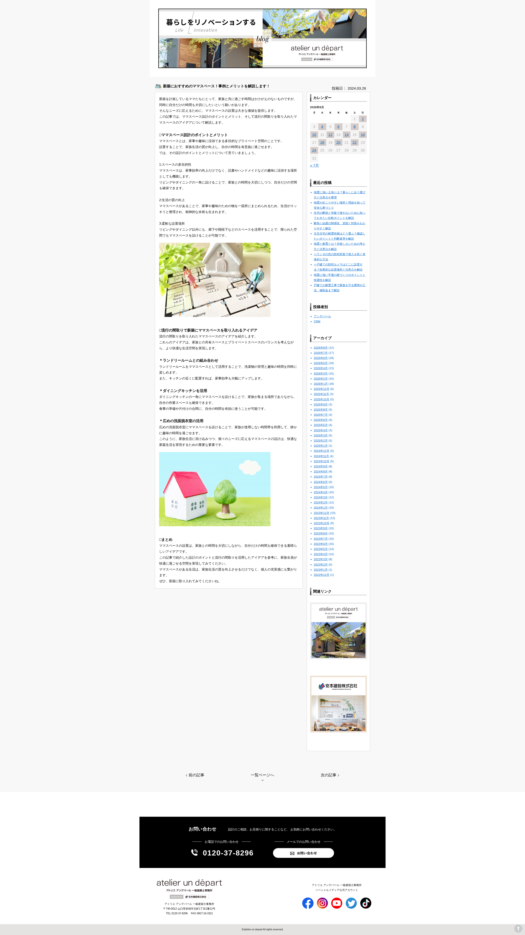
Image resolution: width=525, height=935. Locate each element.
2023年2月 (321, 564)
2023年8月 (321, 533)
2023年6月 (321, 544)
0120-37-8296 (228, 853)
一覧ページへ (262, 775)
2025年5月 (321, 425)
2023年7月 (321, 538)
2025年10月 (321, 399)
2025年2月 (321, 440)
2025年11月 (321, 394)
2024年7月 (321, 476)
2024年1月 (321, 507)
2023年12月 (321, 513)
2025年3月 (321, 435)
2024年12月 (321, 450)
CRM (317, 321)
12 (330, 135)
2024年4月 (321, 492)
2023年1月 (321, 569)
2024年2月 (321, 502)
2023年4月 (321, 554)
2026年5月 (321, 363)
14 (347, 135)
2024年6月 (321, 482)
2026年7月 (321, 352)
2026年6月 (321, 358)
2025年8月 (321, 409)
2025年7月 (321, 414)
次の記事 (328, 775)
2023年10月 (321, 523)
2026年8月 (321, 347)
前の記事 (196, 775)
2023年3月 (321, 559)
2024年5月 (321, 487)
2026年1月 (321, 383)
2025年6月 (321, 419)
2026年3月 (321, 373)
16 (363, 135)
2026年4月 (321, 368)
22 (355, 142)
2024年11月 (321, 456)
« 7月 (314, 165)
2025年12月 (321, 389)
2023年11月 (321, 518)
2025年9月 (321, 404)
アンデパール (322, 316)
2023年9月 (321, 528)
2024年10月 (321, 461)
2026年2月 (321, 378)
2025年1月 (321, 445)
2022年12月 (321, 574)
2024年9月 (321, 466)
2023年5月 (321, 549)
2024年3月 (321, 497)
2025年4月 (321, 430)
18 (322, 142)
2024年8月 (321, 471)
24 (314, 150)
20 (338, 142)
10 (314, 135)
